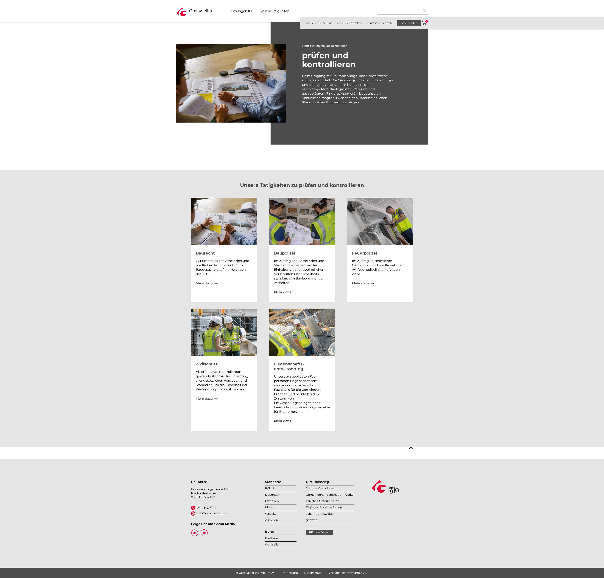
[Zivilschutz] (224, 354)
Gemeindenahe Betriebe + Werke (330, 494)
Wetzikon (271, 513)
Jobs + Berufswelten (350, 23)
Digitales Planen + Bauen (324, 507)
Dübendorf (272, 494)
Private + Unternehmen (322, 501)
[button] (194, 13)
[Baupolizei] (302, 244)
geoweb (387, 23)
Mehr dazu (204, 283)
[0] (424, 23)
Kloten (269, 507)
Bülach (270, 488)
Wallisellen (272, 544)
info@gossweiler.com (212, 513)
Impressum (290, 573)
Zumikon (271, 520)
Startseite (308, 45)
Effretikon (272, 501)
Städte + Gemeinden (320, 488)
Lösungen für (241, 11)
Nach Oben (411, 449)
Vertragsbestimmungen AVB (349, 573)
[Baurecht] (224, 244)
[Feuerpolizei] (380, 244)
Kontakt (372, 23)
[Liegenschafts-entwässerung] (302, 354)
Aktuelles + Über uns (319, 23)
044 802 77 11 (206, 507)
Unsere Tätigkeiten (274, 11)
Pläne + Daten (408, 23)
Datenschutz (313, 573)
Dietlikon (271, 538)
